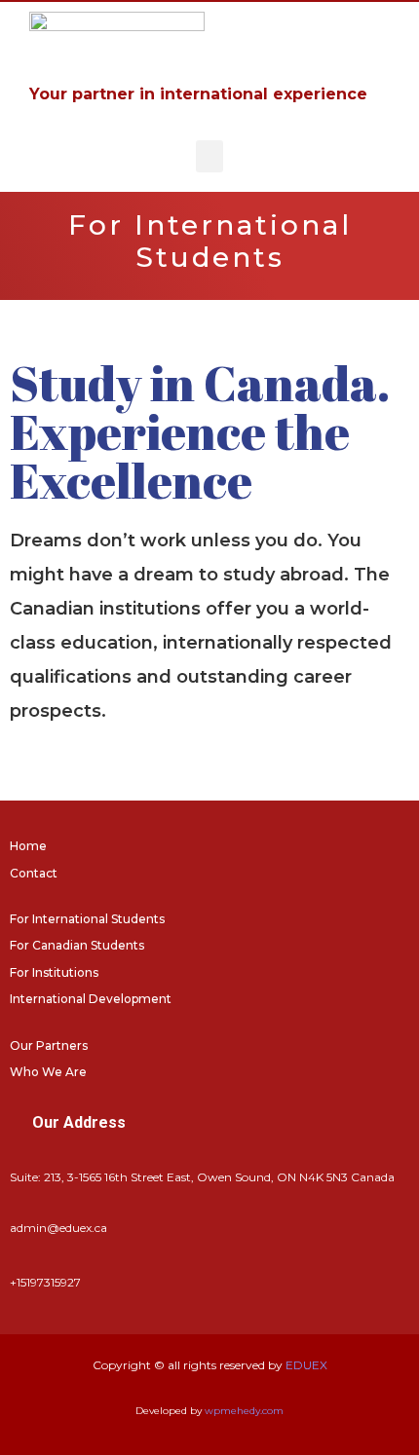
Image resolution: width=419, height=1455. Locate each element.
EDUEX (306, 1365)
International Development (90, 998)
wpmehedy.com (244, 1410)
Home (28, 846)
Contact (33, 873)
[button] (209, 156)
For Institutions (54, 972)
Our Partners (49, 1045)
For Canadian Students (77, 945)
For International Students (87, 919)
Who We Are (48, 1071)
